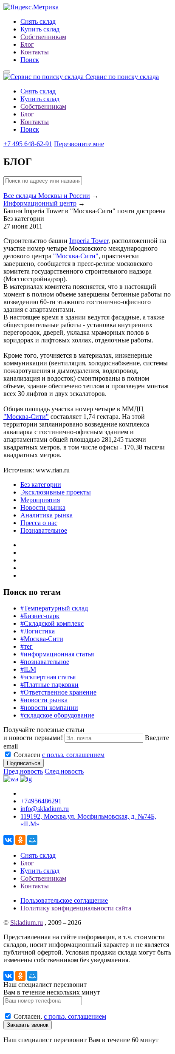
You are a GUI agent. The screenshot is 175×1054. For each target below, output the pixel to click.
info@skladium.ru (44, 808)
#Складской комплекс (52, 623)
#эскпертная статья (48, 677)
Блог (27, 44)
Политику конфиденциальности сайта (75, 908)
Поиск (29, 59)
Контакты (34, 52)
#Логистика (37, 631)
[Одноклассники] (20, 840)
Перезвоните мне (79, 143)
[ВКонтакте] (8, 840)
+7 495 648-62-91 (27, 143)
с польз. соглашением (73, 754)
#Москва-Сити (41, 638)
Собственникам (43, 36)
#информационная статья (57, 654)
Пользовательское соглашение (64, 900)
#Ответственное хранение (58, 692)
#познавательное (44, 661)
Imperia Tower (88, 240)
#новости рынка (44, 700)
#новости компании (49, 707)
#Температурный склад (54, 608)
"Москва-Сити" (76, 256)
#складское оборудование (57, 715)
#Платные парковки (49, 684)
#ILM (28, 669)
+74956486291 (41, 801)
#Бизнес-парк (39, 615)
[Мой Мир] (32, 840)
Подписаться (23, 763)
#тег (26, 646)
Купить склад (39, 29)
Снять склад (38, 21)
